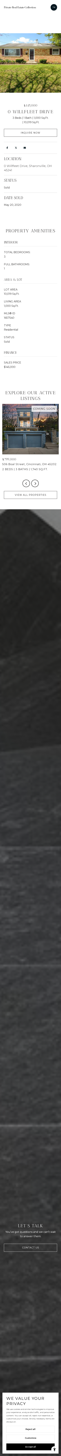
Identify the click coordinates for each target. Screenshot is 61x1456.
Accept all (30, 1447)
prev (26, 483)
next (35, 483)
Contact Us (30, 1247)
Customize (30, 1438)
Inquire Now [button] (30, 132)
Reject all (30, 1429)
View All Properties (30, 494)
